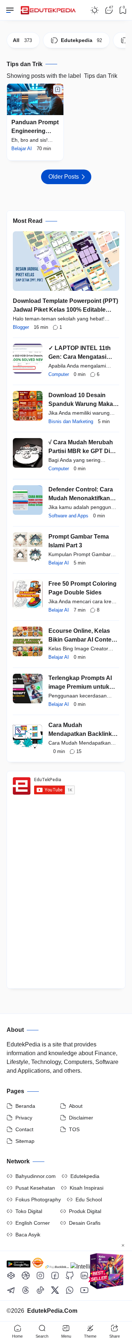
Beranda (25, 1106)
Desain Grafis (84, 1223)
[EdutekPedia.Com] (49, 8)
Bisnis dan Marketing (70, 421)
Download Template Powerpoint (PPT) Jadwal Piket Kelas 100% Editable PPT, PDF (65, 310)
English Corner (32, 1223)
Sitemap (24, 1141)
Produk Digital (85, 1211)
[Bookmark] (57, 89)
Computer (58, 374)
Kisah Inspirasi (86, 1188)
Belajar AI (21, 148)
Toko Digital (28, 1211)
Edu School (89, 1199)
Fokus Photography (38, 1199)
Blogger (21, 327)
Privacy (23, 1118)
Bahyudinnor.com (35, 1176)
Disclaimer (81, 1118)
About (75, 1106)
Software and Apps (68, 515)
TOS (74, 1129)
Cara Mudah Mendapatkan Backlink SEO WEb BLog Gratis (80, 734)
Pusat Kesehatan (35, 1188)
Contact (24, 1129)
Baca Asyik (27, 1235)
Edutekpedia (84, 1176)
